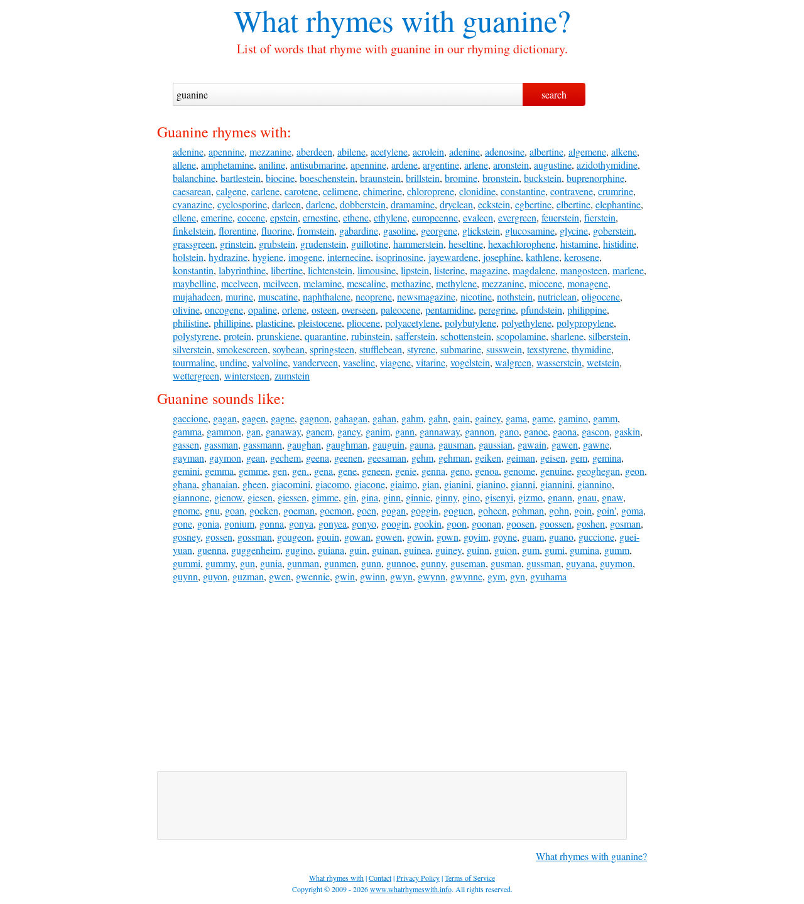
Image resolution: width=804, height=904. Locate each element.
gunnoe (401, 563)
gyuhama (548, 576)
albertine (546, 151)
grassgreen (194, 243)
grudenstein (323, 243)
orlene (294, 309)
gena (323, 470)
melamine (322, 283)
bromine (461, 177)
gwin (345, 576)
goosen (520, 523)
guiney (448, 549)
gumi (555, 549)
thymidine (591, 349)
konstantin (193, 270)
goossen (556, 523)
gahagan (350, 418)
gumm (616, 549)
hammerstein (418, 243)
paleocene (400, 309)
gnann (560, 497)
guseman (468, 563)
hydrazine (228, 256)
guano (561, 536)
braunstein (380, 177)
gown (448, 536)
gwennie (313, 576)
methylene (456, 283)
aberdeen (314, 151)
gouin (328, 536)
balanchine (194, 177)
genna (433, 470)
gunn (371, 563)
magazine (489, 270)
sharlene (567, 336)
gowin (419, 536)
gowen (389, 536)
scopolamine (521, 336)
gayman (188, 457)
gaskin (627, 431)
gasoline (399, 230)
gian (430, 484)
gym (496, 576)
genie (405, 470)
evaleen (478, 217)
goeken (263, 510)
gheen (254, 484)
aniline (272, 164)
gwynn (431, 576)
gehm (422, 457)
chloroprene (430, 191)
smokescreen (242, 349)
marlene (628, 270)
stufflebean (380, 349)
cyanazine (192, 204)
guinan (385, 549)
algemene (587, 151)
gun (247, 563)
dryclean (456, 204)
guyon (215, 576)
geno (460, 470)
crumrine (615, 191)
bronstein (500, 177)
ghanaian (219, 484)
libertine (287, 270)
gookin (428, 523)
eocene (251, 217)
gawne (596, 444)
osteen (324, 309)
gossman (254, 536)
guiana (331, 549)
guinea (417, 549)
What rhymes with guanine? (591, 856)
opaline (262, 309)
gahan (384, 418)
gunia (271, 563)
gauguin (388, 444)
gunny (433, 563)
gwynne (466, 576)
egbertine (533, 204)
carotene (301, 191)
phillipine (232, 322)
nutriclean (557, 296)
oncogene (224, 309)
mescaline (366, 283)
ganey (349, 431)
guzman (248, 576)
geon (634, 470)
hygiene (268, 256)
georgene (439, 230)
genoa (487, 470)
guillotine (369, 243)
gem (578, 457)
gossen (218, 536)
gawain (532, 444)
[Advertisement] (402, 677)
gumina (584, 549)
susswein (504, 349)
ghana (185, 484)
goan (234, 510)
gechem (285, 457)
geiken (488, 457)
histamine (579, 243)
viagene (395, 362)
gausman (456, 444)
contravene (571, 191)
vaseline (359, 362)
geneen (376, 470)
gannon (479, 431)
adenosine (504, 151)
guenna (211, 549)
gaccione (190, 418)
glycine (574, 230)
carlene (265, 191)
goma (632, 510)
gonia (208, 523)
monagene (587, 283)
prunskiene (278, 336)
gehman (454, 457)
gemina (606, 457)
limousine (376, 270)
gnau (587, 497)
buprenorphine (595, 177)
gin (350, 497)
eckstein (494, 204)
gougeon (294, 536)
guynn (185, 576)
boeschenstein (327, 177)
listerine (449, 270)
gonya (301, 523)
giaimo (403, 484)
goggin (424, 510)
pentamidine (449, 309)
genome (519, 470)
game (542, 418)
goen (366, 510)
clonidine (477, 191)
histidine (619, 243)
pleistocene (320, 322)
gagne (283, 418)
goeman (299, 510)
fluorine (276, 230)
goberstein (613, 230)
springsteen (332, 349)
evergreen (517, 217)
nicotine (476, 296)
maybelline (194, 283)
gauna (421, 444)
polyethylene (526, 322)
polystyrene (196, 336)
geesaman (386, 457)
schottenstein (465, 336)
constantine (523, 191)
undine (233, 362)
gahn (438, 418)
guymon (616, 563)
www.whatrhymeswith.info (411, 889)
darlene (320, 204)
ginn (392, 497)
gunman (303, 563)
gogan (393, 510)
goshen (591, 523)
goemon (336, 510)
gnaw (612, 497)
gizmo (530, 497)
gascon (595, 431)
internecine (349, 256)
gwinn (372, 576)
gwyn (401, 576)
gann (405, 431)
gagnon (314, 418)
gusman (506, 563)
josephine (502, 256)
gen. (300, 470)
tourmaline (194, 362)
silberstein (608, 336)
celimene (340, 191)
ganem (319, 431)
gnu (212, 510)
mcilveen (280, 283)
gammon (224, 431)
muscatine (278, 296)
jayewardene (453, 256)
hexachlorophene (521, 243)
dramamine (413, 204)
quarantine (325, 336)
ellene (184, 217)
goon (457, 523)
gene (347, 470)
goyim (476, 536)
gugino (299, 549)
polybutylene (470, 322)
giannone (191, 497)
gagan (225, 418)
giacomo (332, 484)
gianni (523, 484)
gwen (280, 576)
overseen (359, 309)
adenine (188, 151)
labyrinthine (242, 270)
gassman (221, 444)
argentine (441, 164)
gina (369, 497)
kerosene (581, 256)
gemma (219, 470)
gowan (357, 536)
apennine (226, 151)
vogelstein (470, 362)
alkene (624, 151)
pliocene (363, 322)
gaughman (346, 444)
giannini (556, 484)
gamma (187, 431)
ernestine (320, 217)
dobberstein (363, 204)
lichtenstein (330, 270)
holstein (188, 256)
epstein (284, 217)
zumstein (292, 375)
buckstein (543, 177)
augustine (553, 164)
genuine (556, 470)
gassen (186, 444)
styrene (421, 349)
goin (583, 510)
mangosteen (583, 270)
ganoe (536, 431)
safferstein (415, 336)
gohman (528, 510)
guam (533, 536)
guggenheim (255, 549)
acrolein (428, 151)
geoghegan (598, 470)
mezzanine (270, 151)
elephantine (618, 204)
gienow (228, 497)
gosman (625, 523)
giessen (292, 497)
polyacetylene (412, 322)
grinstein (237, 243)
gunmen (340, 563)
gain (461, 418)
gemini (186, 470)
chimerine (382, 191)
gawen (564, 444)
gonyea (332, 523)
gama (516, 418)
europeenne (435, 217)
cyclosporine (242, 204)
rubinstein (370, 336)
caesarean (192, 191)
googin (395, 523)
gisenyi (499, 497)
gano (509, 431)
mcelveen (239, 283)
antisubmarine (317, 164)
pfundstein (541, 309)
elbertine (573, 204)
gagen (254, 418)
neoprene (374, 296)
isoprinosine (399, 256)
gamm (605, 418)
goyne (505, 536)
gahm (412, 418)
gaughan (304, 444)
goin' (606, 510)
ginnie (418, 497)
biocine (280, 177)
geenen (348, 457)
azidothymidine (607, 164)
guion (505, 549)
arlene (476, 164)
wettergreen (196, 375)
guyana (580, 563)
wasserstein (559, 362)
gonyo (364, 523)
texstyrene (547, 349)
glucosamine (530, 230)
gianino (491, 484)
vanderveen (315, 362)
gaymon (225, 457)
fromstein (315, 230)
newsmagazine (426, 296)
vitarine (430, 362)
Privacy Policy (418, 878)
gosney (186, 536)
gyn (517, 576)
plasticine (274, 322)
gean (255, 457)
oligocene (601, 296)
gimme (325, 497)
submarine (460, 349)
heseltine (465, 243)
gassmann (262, 444)
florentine (237, 230)
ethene (356, 217)
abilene (351, 151)
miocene (545, 283)
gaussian (496, 444)
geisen (552, 457)
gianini (457, 484)
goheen (492, 510)
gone (182, 523)
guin (358, 549)
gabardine (358, 230)
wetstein (603, 362)
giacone (369, 484)
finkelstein (193, 230)
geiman (520, 457)
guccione (596, 536)
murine (239, 296)
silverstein (192, 349)
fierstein (600, 217)
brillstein (423, 177)
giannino (594, 484)
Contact (380, 878)
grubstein (277, 243)
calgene (231, 191)
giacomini (290, 484)
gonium (239, 523)
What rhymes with (344, 20)
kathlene (542, 256)
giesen (260, 497)
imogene (305, 256)
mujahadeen (196, 296)
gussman (543, 563)
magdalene (534, 270)
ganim (378, 431)
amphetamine (227, 164)
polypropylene (585, 322)
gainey (488, 418)
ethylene (390, 217)
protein (237, 336)
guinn (478, 549)
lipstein (415, 270)
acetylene (389, 151)
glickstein (481, 230)
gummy (220, 563)
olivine (186, 309)
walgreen (513, 362)
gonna (271, 523)
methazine (411, 283)
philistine (191, 322)
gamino (573, 418)
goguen (458, 510)
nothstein (515, 296)
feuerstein (560, 217)
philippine (587, 309)
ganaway (283, 431)
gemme (253, 470)
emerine (216, 217)
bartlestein (240, 177)
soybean (289, 349)
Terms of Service (470, 878)
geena (317, 457)
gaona (565, 431)
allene (184, 164)
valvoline (270, 362)
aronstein (511, 164)
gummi (186, 563)
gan (253, 431)
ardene (404, 164)
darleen (286, 204)
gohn (559, 510)
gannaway (440, 431)
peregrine (497, 309)
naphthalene (326, 296)
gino (471, 497)
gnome (186, 510)
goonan (486, 523)
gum (531, 549)
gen (280, 470)
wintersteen (246, 375)
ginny (446, 497)
